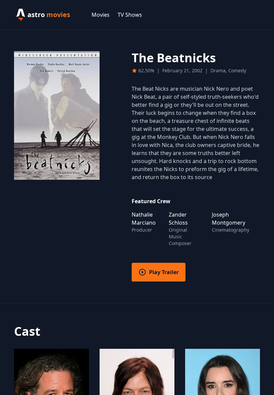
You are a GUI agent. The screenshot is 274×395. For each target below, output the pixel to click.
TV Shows (130, 14)
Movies (101, 14)
